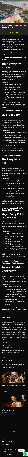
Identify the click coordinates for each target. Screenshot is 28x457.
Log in (12, 444)
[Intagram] (2, 454)
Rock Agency (15, 451)
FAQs (7, 444)
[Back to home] (6, 2)
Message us (13, 442)
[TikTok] (7, 454)
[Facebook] (4, 454)
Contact (4, 439)
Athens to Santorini (7, 347)
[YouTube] (10, 454)
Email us (5, 442)
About (3, 444)
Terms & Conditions (16, 449)
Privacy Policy (4, 451)
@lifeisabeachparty (7, 424)
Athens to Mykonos (7, 346)
